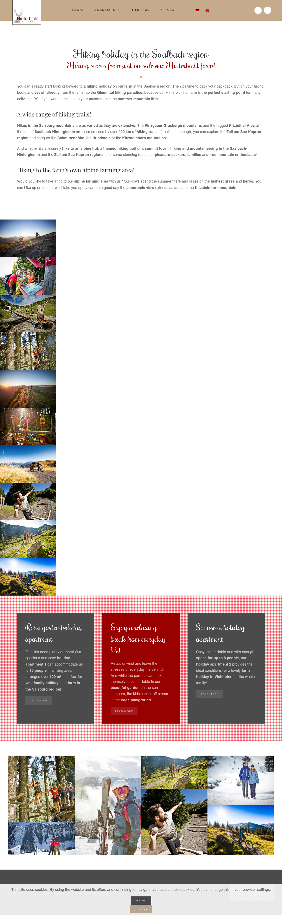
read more (39, 700)
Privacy (141, 908)
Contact (170, 10)
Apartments (107, 10)
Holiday (141, 10)
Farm (77, 10)
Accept (141, 900)
